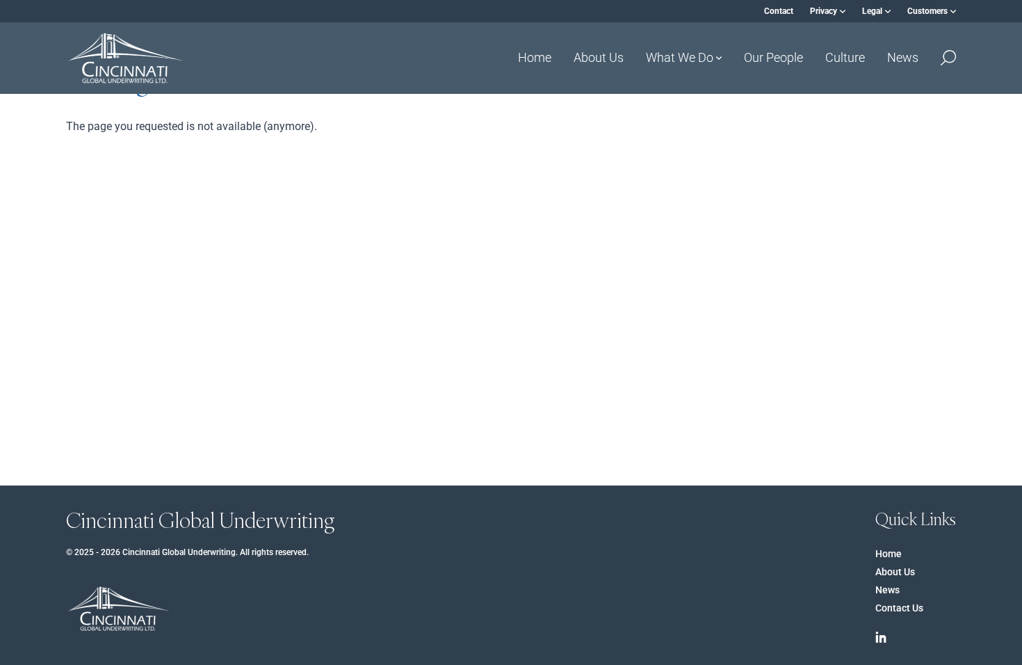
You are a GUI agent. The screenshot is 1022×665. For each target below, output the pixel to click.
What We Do (679, 57)
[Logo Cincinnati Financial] (125, 58)
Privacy (823, 11)
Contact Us (899, 608)
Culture (845, 57)
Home (534, 57)
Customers (927, 11)
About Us (599, 57)
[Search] (948, 57)
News (902, 57)
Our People (773, 57)
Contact (778, 11)
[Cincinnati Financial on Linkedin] (880, 637)
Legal (872, 11)
